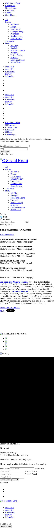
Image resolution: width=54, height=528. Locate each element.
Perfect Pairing (16, 55)
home (8, 13)
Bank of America (20, 291)
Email (2, 146)
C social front (10, 8)
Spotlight (14, 48)
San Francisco (16, 36)
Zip (1, 149)
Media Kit (9, 67)
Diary (7, 43)
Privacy (8, 74)
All (6, 19)
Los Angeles (15, 29)
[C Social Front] (14, 160)
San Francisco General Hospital (14, 282)
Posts (5, 217)
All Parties (14, 24)
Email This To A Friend (10, 308)
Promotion (14, 34)
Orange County (16, 31)
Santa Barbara (16, 38)
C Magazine (10, 125)
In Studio (14, 57)
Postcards (14, 53)
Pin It (2, 311)
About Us (9, 69)
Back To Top (6, 527)
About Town (15, 62)
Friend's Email (31, 474)
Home (8, 132)
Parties (8, 22)
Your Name (5, 469)
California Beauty (17, 60)
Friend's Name (31, 471)
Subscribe (9, 76)
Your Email (39, 469)
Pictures (6, 219)
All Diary (14, 46)
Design (13, 27)
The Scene (9, 41)
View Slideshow (7, 235)
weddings (10, 15)
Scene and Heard (17, 50)
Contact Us (10, 71)
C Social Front (11, 127)
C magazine (10, 5)
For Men (9, 10)
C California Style (12, 3)
